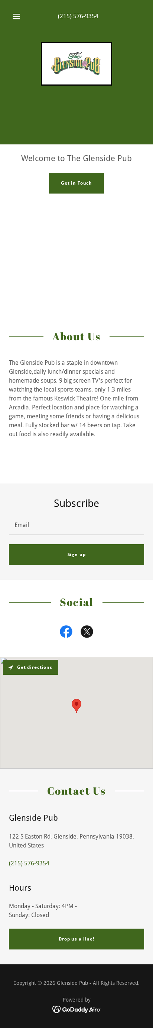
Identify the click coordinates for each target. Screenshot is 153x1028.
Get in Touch (76, 183)
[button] (16, 16)
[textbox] (76, 525)
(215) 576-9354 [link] (78, 16)
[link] (76, 64)
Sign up (77, 554)
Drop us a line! (76, 939)
